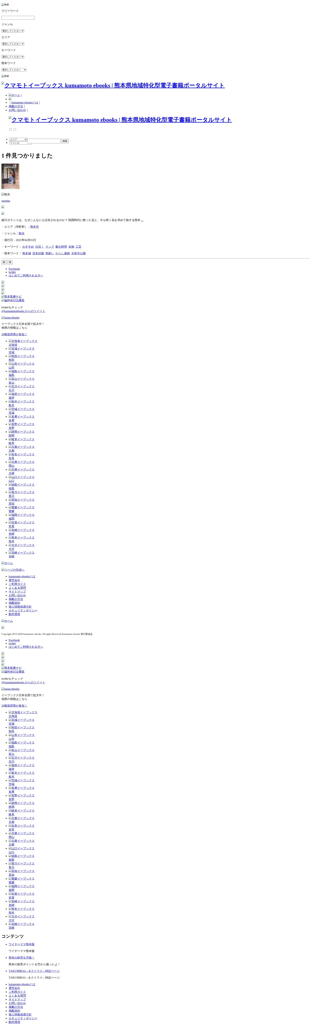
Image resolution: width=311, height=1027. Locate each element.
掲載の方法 (16, 106)
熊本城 (26, 253)
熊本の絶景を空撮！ (22, 957)
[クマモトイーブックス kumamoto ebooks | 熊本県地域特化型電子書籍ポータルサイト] (113, 85)
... (142, 220)
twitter (12, 272)
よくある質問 (17, 587)
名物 (71, 246)
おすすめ (28, 246)
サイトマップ (17, 591)
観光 (21, 233)
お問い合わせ (17, 110)
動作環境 (14, 614)
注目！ (39, 246)
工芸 (78, 246)
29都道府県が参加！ (14, 334)
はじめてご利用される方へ (26, 275)
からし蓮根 (62, 253)
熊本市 (34, 226)
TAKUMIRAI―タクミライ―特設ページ (34, 970)
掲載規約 (14, 602)
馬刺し (49, 253)
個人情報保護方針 (20, 606)
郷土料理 (61, 246)
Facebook (14, 268)
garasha (5, 200)
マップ (49, 246)
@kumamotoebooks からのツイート (23, 311)
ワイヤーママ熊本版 (22, 944)
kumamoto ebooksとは (25, 102)
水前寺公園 (78, 253)
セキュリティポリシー (23, 610)
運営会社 (14, 580)
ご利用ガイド (17, 583)
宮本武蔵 (38, 253)
